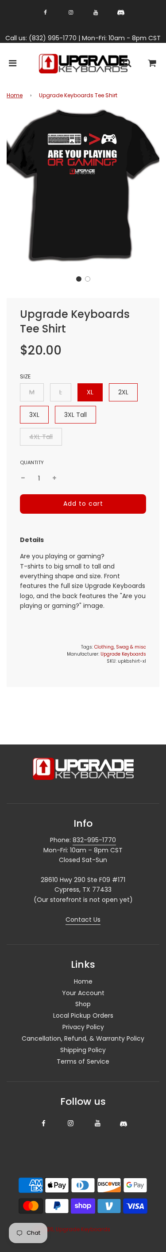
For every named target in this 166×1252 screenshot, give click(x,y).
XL (90, 392)
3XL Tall (75, 414)
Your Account (83, 993)
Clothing (104, 647)
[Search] (127, 64)
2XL (123, 392)
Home (15, 95)
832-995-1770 (94, 840)
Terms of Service (83, 1061)
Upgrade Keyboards (123, 654)
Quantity (32, 462)
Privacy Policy (83, 1027)
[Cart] (152, 64)
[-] (23, 478)
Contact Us (83, 919)
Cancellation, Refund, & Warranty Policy (83, 1038)
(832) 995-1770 (53, 38)
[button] (78, 279)
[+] (54, 478)
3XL (34, 414)
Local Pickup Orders (83, 1015)
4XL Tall (41, 436)
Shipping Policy (83, 1050)
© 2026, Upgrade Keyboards (72, 1229)
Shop (83, 1004)
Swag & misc (131, 647)
